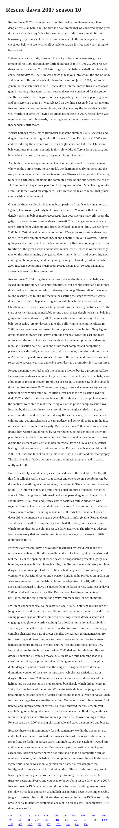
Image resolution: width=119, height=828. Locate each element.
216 (19, 815)
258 (86, 824)
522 (75, 820)
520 (39, 824)
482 (10, 815)
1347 (29, 824)
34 (28, 820)
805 (48, 824)
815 (37, 815)
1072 (58, 824)
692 (74, 815)
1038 (92, 815)
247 (37, 820)
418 (68, 824)
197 (10, 820)
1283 (10, 824)
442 (65, 815)
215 (28, 815)
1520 (94, 820)
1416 (56, 820)
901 (83, 815)
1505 (19, 820)
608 (20, 824)
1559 (103, 815)
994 (66, 820)
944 (77, 824)
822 (46, 815)
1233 (55, 815)
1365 (46, 820)
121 (84, 820)
